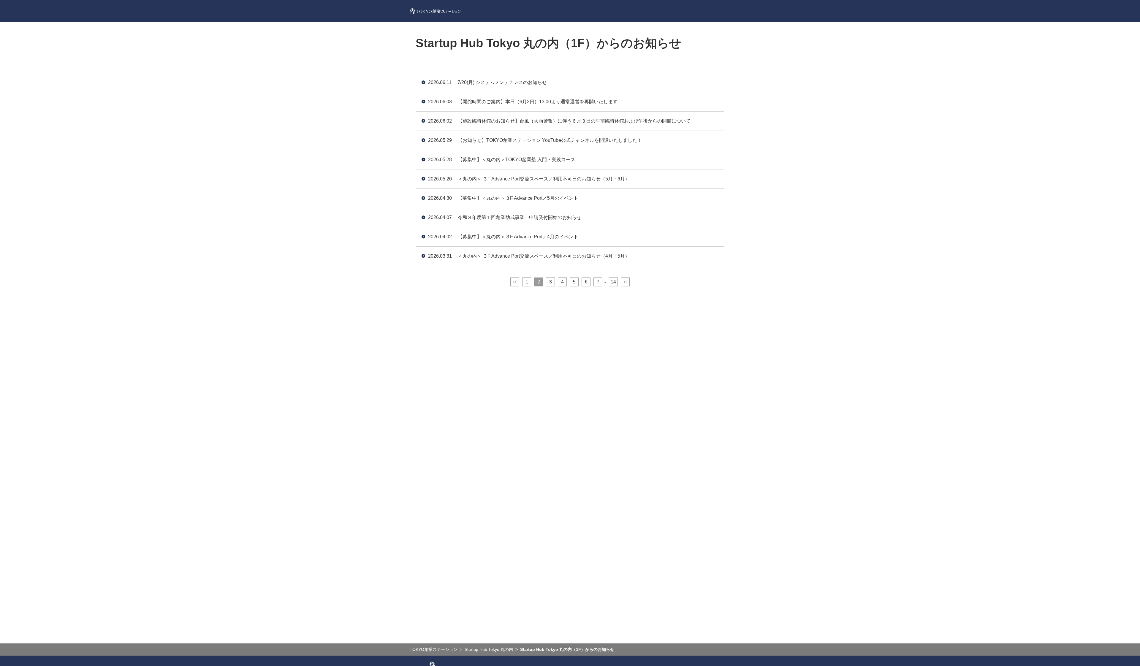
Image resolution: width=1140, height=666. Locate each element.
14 (613, 281)
